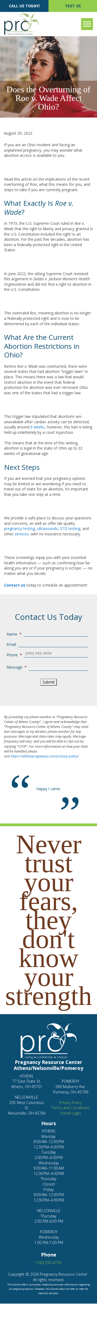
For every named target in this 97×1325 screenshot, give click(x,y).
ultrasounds (47, 528)
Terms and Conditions (70, 1107)
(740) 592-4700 (48, 1262)
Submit (49, 682)
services (22, 533)
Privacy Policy (70, 1102)
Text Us (73, 5)
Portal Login (70, 1113)
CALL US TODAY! (24, 5)
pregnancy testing (19, 528)
